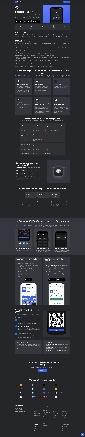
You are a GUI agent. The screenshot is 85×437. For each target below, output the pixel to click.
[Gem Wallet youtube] (22, 412)
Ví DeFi (35, 409)
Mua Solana (55, 415)
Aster (63, 428)
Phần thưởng (45, 425)
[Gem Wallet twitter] (19, 412)
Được (62, 87)
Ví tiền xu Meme (37, 413)
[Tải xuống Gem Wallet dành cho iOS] (19, 21)
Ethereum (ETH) (65, 411)
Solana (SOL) (64, 413)
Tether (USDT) (64, 415)
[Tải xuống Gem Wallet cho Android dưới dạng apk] (36, 21)
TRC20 (35, 428)
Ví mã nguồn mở (37, 406)
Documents (45, 410)
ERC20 (35, 426)
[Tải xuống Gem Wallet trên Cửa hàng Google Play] (28, 21)
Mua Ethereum (55, 413)
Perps (35, 422)
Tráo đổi (44, 1)
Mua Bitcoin (55, 406)
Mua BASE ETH (55, 409)
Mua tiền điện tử (38, 1)
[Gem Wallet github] (21, 412)
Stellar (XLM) (64, 426)
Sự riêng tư (45, 416)
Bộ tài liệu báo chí (46, 412)
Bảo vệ (44, 418)
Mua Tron (54, 417)
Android (27, 250)
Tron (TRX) (64, 417)
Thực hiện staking (37, 415)
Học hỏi (54, 1)
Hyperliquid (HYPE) (65, 424)
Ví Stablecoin (36, 411)
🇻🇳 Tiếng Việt (18, 415)
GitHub (66, 86)
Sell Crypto (50, 1)
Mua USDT (55, 419)
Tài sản (32, 1)
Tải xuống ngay (66, 1)
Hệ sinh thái (45, 421)
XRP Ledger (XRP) (65, 419)
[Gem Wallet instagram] (24, 412)
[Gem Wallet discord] (16, 412)
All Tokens (64, 430)
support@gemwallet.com (19, 409)
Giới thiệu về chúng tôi (46, 407)
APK (31, 250)
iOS (24, 250)
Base (35, 432)
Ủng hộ (44, 423)
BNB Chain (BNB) (65, 409)
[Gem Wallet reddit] (26, 412)
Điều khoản (45, 414)
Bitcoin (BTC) (64, 406)
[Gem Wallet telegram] (17, 412)
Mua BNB (54, 411)
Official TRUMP (64, 422)
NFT (34, 417)
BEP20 (35, 430)
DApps (35, 419)
